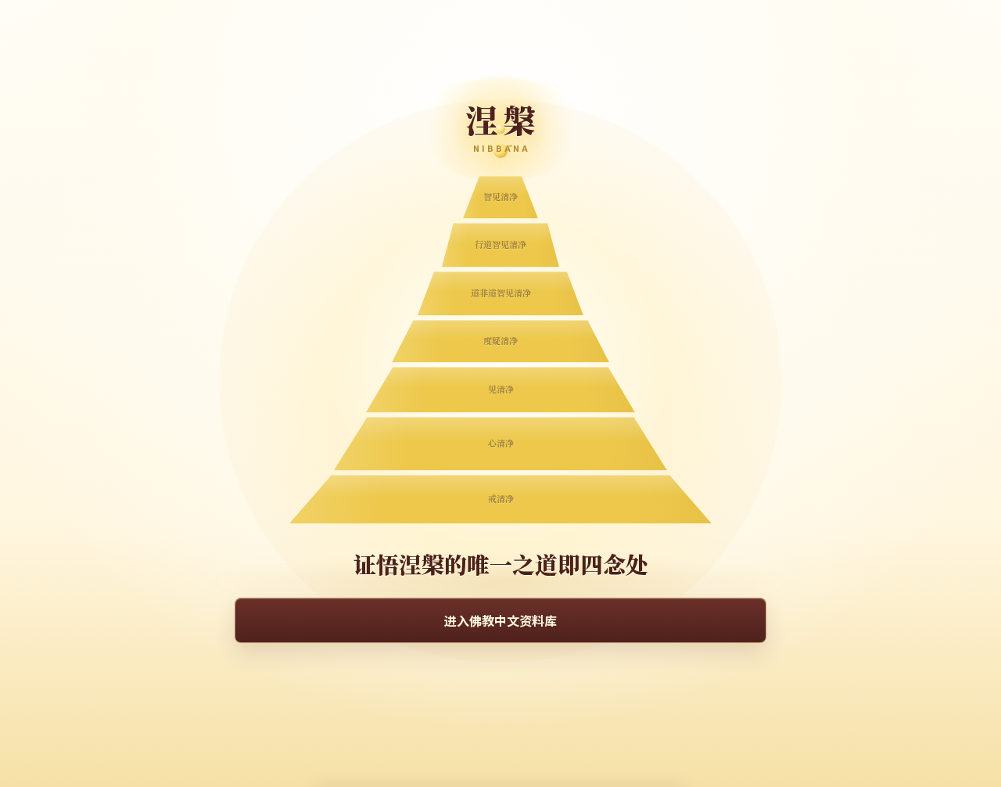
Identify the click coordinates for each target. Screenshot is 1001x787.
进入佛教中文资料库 (500, 620)
